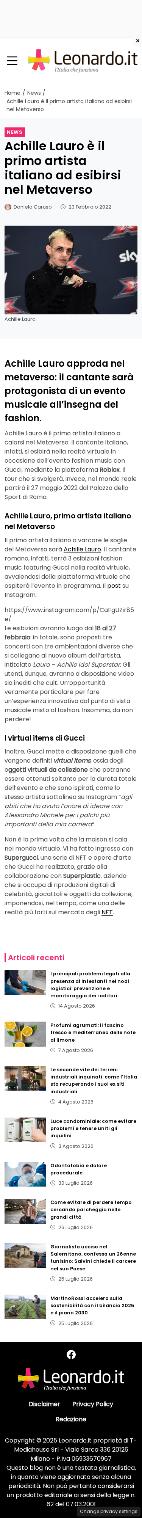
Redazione (71, 1419)
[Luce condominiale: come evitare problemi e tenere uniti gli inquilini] (25, 1130)
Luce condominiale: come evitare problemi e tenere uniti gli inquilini (93, 1128)
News (14, 132)
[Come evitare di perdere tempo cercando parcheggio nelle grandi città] (25, 1211)
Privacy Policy (92, 1404)
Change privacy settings (108, 1511)
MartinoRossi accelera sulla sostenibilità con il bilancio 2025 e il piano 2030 (92, 1305)
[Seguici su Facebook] (71, 1354)
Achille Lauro (82, 549)
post (114, 585)
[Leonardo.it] (82, 60)
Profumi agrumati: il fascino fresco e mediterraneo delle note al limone (93, 1032)
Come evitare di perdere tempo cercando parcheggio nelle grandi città (91, 1209)
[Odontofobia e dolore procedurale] (25, 1174)
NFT (107, 912)
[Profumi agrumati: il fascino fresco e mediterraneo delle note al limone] (25, 1034)
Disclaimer (44, 1404)
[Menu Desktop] (12, 61)
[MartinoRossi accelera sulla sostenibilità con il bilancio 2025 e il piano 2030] (25, 1307)
